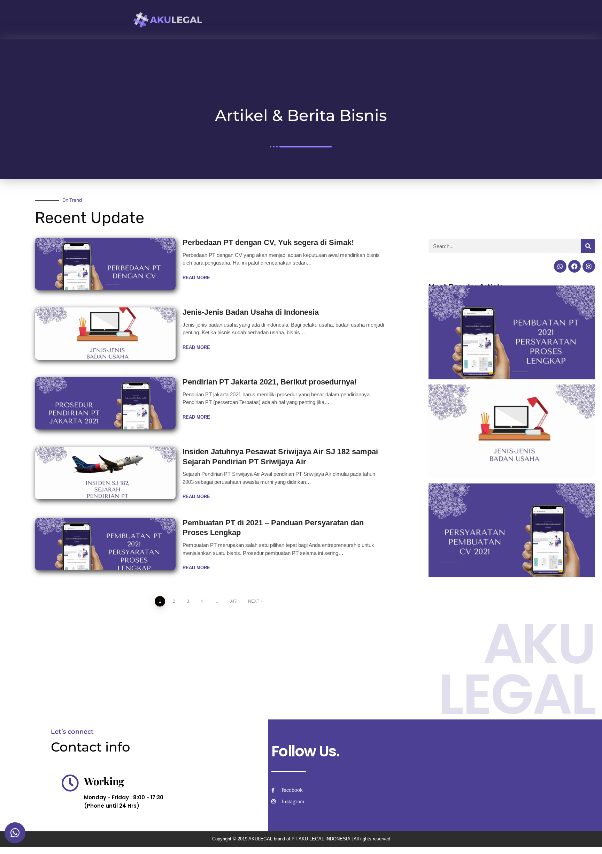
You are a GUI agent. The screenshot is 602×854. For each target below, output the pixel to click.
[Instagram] (588, 266)
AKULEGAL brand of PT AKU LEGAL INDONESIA (299, 838)
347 (233, 601)
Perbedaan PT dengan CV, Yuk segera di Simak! (268, 242)
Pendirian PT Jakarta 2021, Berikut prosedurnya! (270, 382)
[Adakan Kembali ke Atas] (588, 840)
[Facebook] (574, 266)
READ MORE (196, 277)
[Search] (588, 246)
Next (253, 601)
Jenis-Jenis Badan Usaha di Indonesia (251, 312)
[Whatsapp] (560, 266)
